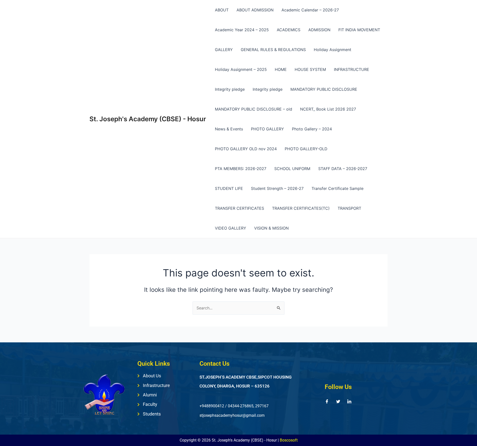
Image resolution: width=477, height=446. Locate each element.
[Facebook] (327, 401)
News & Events (229, 128)
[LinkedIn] (349, 401)
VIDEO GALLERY (230, 228)
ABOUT (222, 9)
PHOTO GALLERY (267, 128)
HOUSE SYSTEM (310, 69)
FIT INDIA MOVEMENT (359, 29)
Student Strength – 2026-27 (277, 188)
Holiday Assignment (332, 49)
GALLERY (224, 49)
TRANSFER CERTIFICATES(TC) (301, 208)
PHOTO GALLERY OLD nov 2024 (246, 148)
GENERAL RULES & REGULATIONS (273, 49)
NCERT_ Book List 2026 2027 (328, 109)
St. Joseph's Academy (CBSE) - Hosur (147, 119)
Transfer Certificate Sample (337, 188)
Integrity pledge (230, 89)
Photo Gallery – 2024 (312, 128)
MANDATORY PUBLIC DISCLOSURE (323, 89)
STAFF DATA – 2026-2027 (342, 168)
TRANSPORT (349, 208)
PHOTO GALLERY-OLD (306, 148)
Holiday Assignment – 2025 (241, 69)
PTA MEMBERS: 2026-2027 (240, 168)
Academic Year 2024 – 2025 (242, 29)
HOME (281, 69)
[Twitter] (338, 401)
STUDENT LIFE (229, 188)
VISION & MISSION (271, 228)
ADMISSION (319, 29)
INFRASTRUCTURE (351, 69)
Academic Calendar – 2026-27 (310, 9)
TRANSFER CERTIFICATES (239, 208)
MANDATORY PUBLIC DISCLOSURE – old (253, 109)
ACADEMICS (288, 29)
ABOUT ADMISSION (255, 9)
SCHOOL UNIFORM (292, 168)
